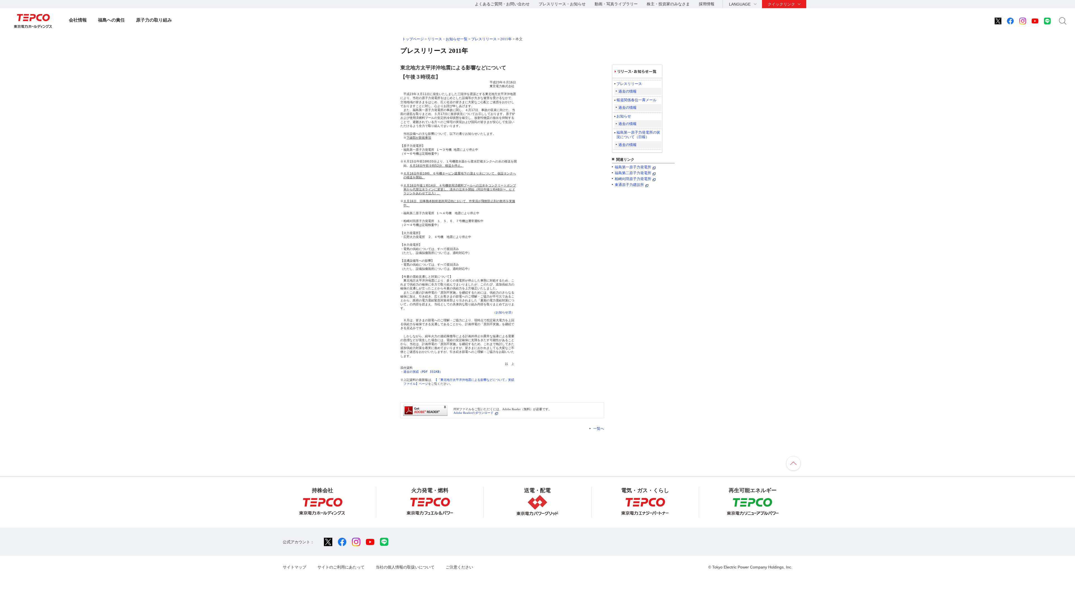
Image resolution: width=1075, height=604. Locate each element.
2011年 (506, 39)
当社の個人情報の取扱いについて (405, 567)
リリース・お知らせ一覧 (447, 39)
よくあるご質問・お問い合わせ (502, 4)
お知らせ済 (503, 312)
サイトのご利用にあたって (340, 567)
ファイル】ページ (415, 384)
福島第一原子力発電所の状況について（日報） (638, 134)
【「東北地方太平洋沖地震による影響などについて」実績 (474, 380)
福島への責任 (111, 20)
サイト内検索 (1062, 21)
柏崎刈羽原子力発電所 (633, 179)
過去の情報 (627, 91)
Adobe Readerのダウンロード (474, 412)
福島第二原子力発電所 (633, 173)
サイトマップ (294, 567)
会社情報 (78, 20)
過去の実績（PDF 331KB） (423, 372)
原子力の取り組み (154, 20)
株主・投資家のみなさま (668, 4)
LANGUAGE (740, 4)
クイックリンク (781, 4)
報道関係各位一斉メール (636, 100)
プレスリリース (484, 39)
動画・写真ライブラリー (616, 4)
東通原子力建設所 (629, 185)
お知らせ (623, 116)
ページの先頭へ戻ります (793, 463)
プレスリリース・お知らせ (562, 4)
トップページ (413, 39)
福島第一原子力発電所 (633, 167)
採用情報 (706, 4)
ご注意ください (459, 567)
